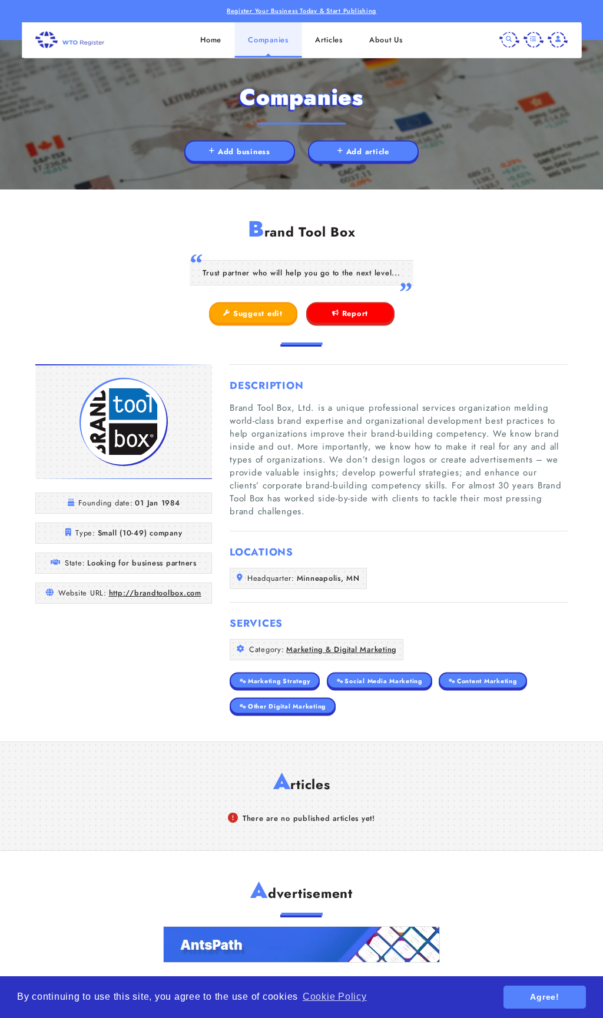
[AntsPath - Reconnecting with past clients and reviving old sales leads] (301, 944)
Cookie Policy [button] (335, 997)
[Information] (534, 40)
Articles (329, 39)
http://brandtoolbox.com (155, 592)
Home (210, 39)
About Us (386, 39)
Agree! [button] (544, 997)
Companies (268, 39)
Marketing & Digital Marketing (341, 649)
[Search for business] (509, 40)
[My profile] (558, 40)
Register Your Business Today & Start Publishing (301, 10)
